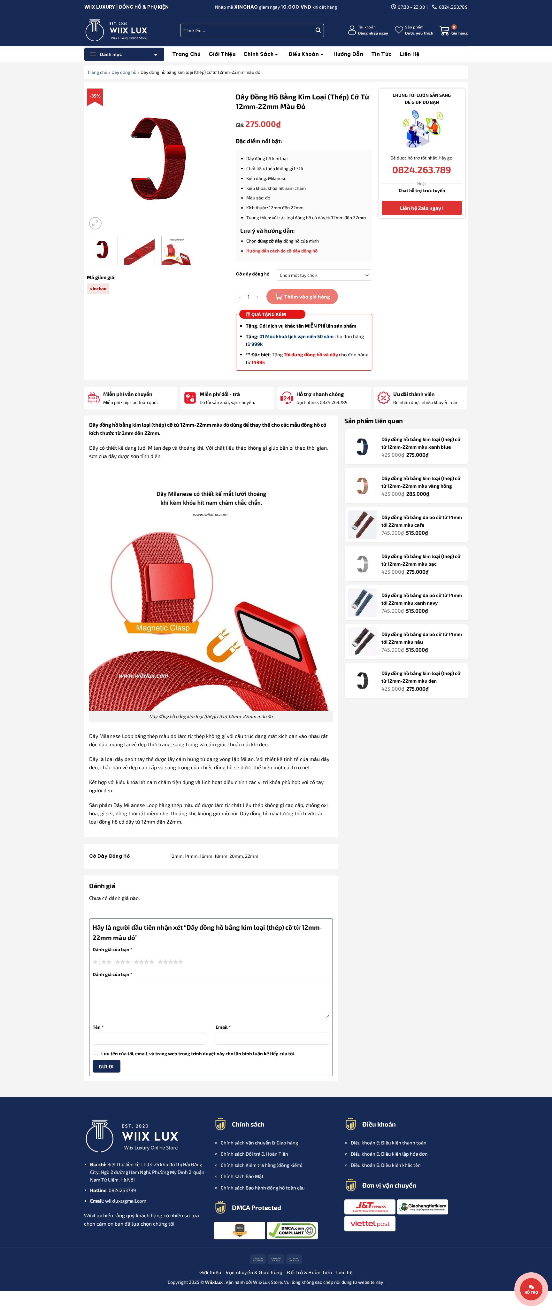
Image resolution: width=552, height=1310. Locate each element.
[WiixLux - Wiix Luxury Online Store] (116, 30)
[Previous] (97, 160)
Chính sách (258, 54)
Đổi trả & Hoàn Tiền (309, 1272)
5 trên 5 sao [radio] (169, 962)
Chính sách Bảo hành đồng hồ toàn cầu (263, 1187)
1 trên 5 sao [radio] (94, 962)
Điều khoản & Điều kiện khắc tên (386, 1165)
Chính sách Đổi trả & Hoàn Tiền (254, 1154)
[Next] (218, 160)
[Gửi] (318, 30)
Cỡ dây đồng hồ (253, 274)
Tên (98, 1027)
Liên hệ (409, 54)
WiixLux (262, 1282)
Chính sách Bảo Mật (242, 1176)
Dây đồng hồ (123, 72)
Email (223, 1027)
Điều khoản (303, 54)
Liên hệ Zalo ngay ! (421, 208)
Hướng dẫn (348, 54)
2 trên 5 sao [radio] (105, 962)
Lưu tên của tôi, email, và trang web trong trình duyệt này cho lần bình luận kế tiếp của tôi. (198, 1053)
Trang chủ (186, 54)
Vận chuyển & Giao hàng (254, 1272)
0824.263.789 (421, 169)
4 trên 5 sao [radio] (143, 962)
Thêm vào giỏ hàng (307, 296)
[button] (368, 30)
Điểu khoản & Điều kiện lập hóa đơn (389, 1154)
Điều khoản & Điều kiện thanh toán (388, 1142)
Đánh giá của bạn (113, 949)
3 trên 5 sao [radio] (121, 962)
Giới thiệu (222, 54)
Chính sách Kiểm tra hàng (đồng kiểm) (261, 1165)
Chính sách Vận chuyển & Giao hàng (259, 1142)
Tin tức (381, 54)
